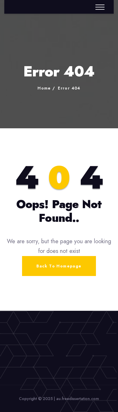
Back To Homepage (58, 266)
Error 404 (69, 88)
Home (44, 88)
